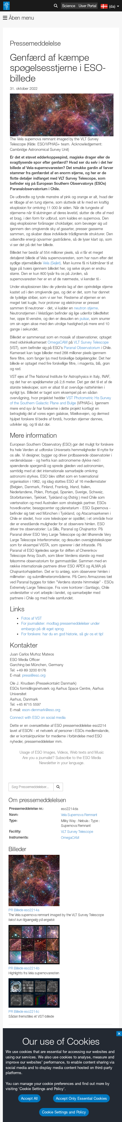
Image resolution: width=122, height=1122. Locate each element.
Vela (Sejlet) (52, 263)
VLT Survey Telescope (91, 342)
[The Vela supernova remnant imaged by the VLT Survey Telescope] (61, 115)
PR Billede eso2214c (24, 1011)
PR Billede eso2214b (24, 968)
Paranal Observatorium (82, 347)
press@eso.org (33, 675)
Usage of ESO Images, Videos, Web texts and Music (62, 752)
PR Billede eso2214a (24, 910)
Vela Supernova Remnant (79, 815)
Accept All (29, 1098)
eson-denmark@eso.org (41, 709)
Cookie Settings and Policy (64, 1112)
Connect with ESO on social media (38, 717)
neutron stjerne (86, 308)
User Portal (87, 5)
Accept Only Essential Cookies (81, 1098)
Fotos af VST (31, 618)
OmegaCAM (58, 342)
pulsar (84, 318)
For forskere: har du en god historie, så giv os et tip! (62, 634)
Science (68, 5)
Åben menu (20, 18)
